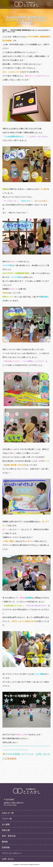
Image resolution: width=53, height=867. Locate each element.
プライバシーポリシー (12, 853)
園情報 (5, 842)
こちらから (11, 758)
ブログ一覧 (7, 819)
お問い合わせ (8, 859)
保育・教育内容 (9, 836)
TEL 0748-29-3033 (10, 805)
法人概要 (6, 824)
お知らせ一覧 (8, 813)
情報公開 (6, 830)
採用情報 (6, 847)
